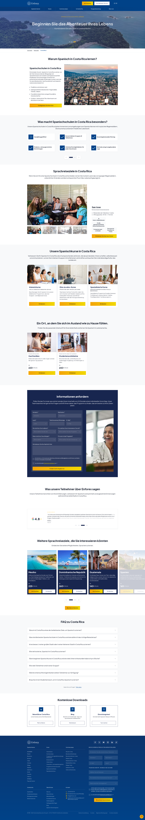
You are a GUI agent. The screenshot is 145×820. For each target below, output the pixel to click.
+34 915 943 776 (71, 791)
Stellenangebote (50, 800)
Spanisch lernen (35, 9)
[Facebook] (95, 742)
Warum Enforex (50, 794)
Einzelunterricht (50, 759)
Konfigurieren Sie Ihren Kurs (45, 105)
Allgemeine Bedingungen (101, 813)
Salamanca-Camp (70, 767)
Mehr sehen (78, 687)
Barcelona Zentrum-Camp (72, 756)
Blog (48, 805)
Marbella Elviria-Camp (70, 763)
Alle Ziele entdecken (72, 608)
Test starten (103, 723)
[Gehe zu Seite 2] (72, 42)
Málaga (28, 765)
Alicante (29, 758)
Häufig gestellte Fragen (52, 803)
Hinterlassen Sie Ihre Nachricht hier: (42, 444)
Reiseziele (36, 50)
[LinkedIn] (112, 742)
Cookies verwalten (113, 813)
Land (34, 420)
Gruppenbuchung (96, 9)
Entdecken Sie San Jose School (104, 236)
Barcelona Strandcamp (71, 754)
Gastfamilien (30, 791)
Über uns (111, 9)
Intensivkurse (49, 751)
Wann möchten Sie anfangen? (41, 436)
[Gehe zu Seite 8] (102, 101)
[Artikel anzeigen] (34, 230)
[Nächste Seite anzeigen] (106, 101)
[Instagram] (107, 742)
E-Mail (68, 420)
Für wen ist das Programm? (65, 436)
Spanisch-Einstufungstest (52, 807)
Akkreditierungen (50, 796)
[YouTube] (103, 742)
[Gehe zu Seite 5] (93, 101)
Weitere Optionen (31, 798)
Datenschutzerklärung (49, 463)
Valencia (29, 776)
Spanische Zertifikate (51, 768)
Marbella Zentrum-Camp (71, 760)
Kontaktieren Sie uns (102, 3)
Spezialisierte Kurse (51, 771)
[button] (72, 630)
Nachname (61, 412)
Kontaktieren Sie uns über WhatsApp (76, 793)
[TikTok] (116, 742)
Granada (29, 763)
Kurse (49, 9)
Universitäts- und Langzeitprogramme (55, 764)
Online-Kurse (49, 762)
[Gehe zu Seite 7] (99, 101)
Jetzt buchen (87, 3)
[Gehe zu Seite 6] (96, 101)
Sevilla (28, 772)
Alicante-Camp (69, 751)
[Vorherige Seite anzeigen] (75, 101)
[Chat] (141, 816)
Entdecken (42, 304)
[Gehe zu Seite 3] (75, 42)
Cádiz (28, 760)
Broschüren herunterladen (103, 800)
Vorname (35, 412)
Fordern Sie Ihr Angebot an (57, 468)
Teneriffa (29, 774)
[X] (99, 742)
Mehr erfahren (41, 723)
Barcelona (29, 756)
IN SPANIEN (29, 751)
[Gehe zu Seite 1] (70, 42)
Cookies (92, 813)
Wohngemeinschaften (32, 796)
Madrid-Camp (69, 758)
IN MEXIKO (29, 778)
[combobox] (115, 3)
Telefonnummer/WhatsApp (56, 420)
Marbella (29, 767)
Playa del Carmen (31, 781)
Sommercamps (63, 9)
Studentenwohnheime (32, 794)
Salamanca (29, 769)
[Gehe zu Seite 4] (90, 101)
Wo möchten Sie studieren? (40, 428)
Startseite (29, 50)
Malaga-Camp (69, 765)
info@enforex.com (72, 795)
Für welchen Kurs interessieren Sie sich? (69, 428)
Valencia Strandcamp (70, 769)
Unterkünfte (79, 9)
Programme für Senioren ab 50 (53, 766)
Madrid (28, 754)
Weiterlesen (72, 723)
